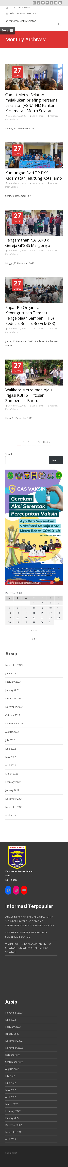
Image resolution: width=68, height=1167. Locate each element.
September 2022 (14, 723)
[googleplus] (60, 4)
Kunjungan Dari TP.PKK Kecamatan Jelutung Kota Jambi (34, 175)
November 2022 (14, 706)
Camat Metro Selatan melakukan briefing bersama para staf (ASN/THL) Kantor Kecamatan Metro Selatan (31, 102)
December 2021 (13, 798)
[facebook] (34, 4)
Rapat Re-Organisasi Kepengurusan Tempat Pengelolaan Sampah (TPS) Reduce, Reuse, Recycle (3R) (30, 315)
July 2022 (10, 740)
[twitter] (38, 4)
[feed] (51, 4)
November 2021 (14, 807)
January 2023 (12, 690)
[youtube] (43, 4)
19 (9, 617)
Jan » (34, 638)
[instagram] (55, 4)
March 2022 (11, 773)
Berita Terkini (38, 116)
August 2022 (12, 731)
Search (9, 454)
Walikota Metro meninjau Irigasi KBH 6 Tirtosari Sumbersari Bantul (28, 395)
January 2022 (12, 790)
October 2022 (12, 715)
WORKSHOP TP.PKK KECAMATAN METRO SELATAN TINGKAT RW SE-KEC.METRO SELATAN (28, 948)
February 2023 (13, 681)
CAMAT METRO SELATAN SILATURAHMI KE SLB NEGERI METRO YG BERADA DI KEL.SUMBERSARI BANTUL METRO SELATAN (29, 921)
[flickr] (47, 4)
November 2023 (14, 665)
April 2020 (10, 815)
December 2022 (13, 698)
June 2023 (10, 673)
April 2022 (10, 765)
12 (9, 612)
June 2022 (10, 748)
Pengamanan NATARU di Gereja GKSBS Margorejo (27, 242)
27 (17, 622)
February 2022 (13, 781)
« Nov (34, 630)
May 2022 (10, 757)
